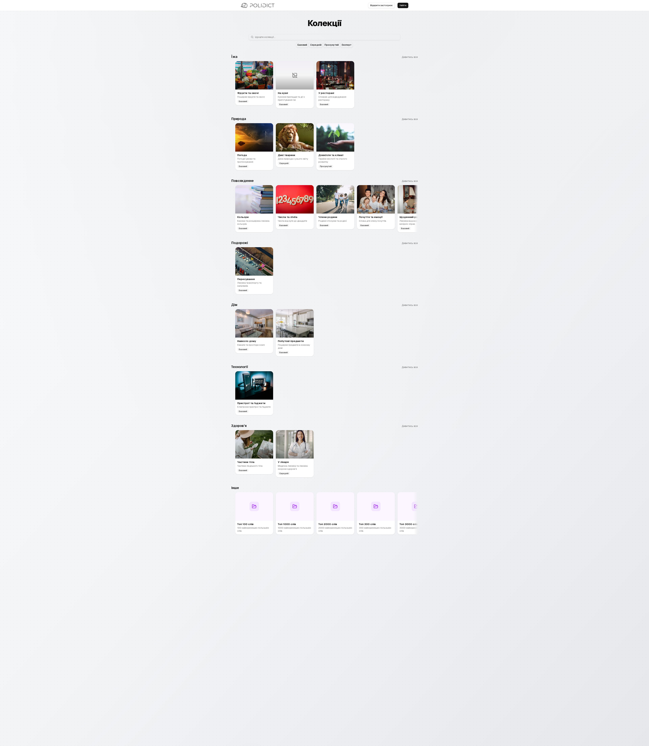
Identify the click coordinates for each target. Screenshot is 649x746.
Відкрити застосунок (381, 5)
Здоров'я (239, 426)
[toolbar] (324, 45)
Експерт (347, 44)
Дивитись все (410, 57)
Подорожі (239, 243)
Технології (239, 367)
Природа (238, 119)
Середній (315, 44)
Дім (234, 305)
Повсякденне (242, 181)
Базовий (302, 44)
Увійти (403, 5)
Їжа (234, 56)
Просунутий (331, 44)
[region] (324, 85)
